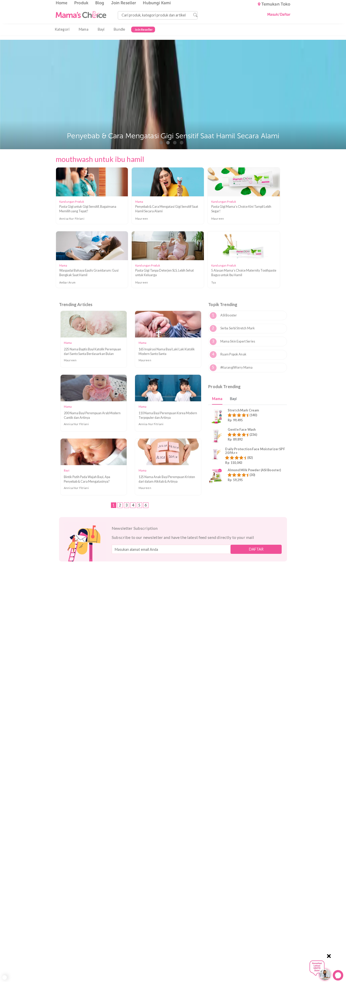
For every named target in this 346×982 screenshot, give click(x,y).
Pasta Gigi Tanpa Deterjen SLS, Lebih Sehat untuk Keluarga (164, 273)
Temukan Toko (276, 4)
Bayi (101, 29)
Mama (83, 29)
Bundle (119, 29)
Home (62, 3)
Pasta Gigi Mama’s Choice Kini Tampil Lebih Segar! (241, 209)
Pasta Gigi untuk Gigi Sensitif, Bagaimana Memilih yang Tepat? (87, 209)
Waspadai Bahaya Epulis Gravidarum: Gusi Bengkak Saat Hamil (89, 273)
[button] (161, 142)
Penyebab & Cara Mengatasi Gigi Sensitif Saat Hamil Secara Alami (166, 209)
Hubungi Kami (157, 3)
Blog (99, 3)
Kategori (62, 29)
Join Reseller (123, 3)
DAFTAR (256, 549)
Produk (81, 3)
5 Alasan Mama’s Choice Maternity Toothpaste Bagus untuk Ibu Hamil (243, 273)
